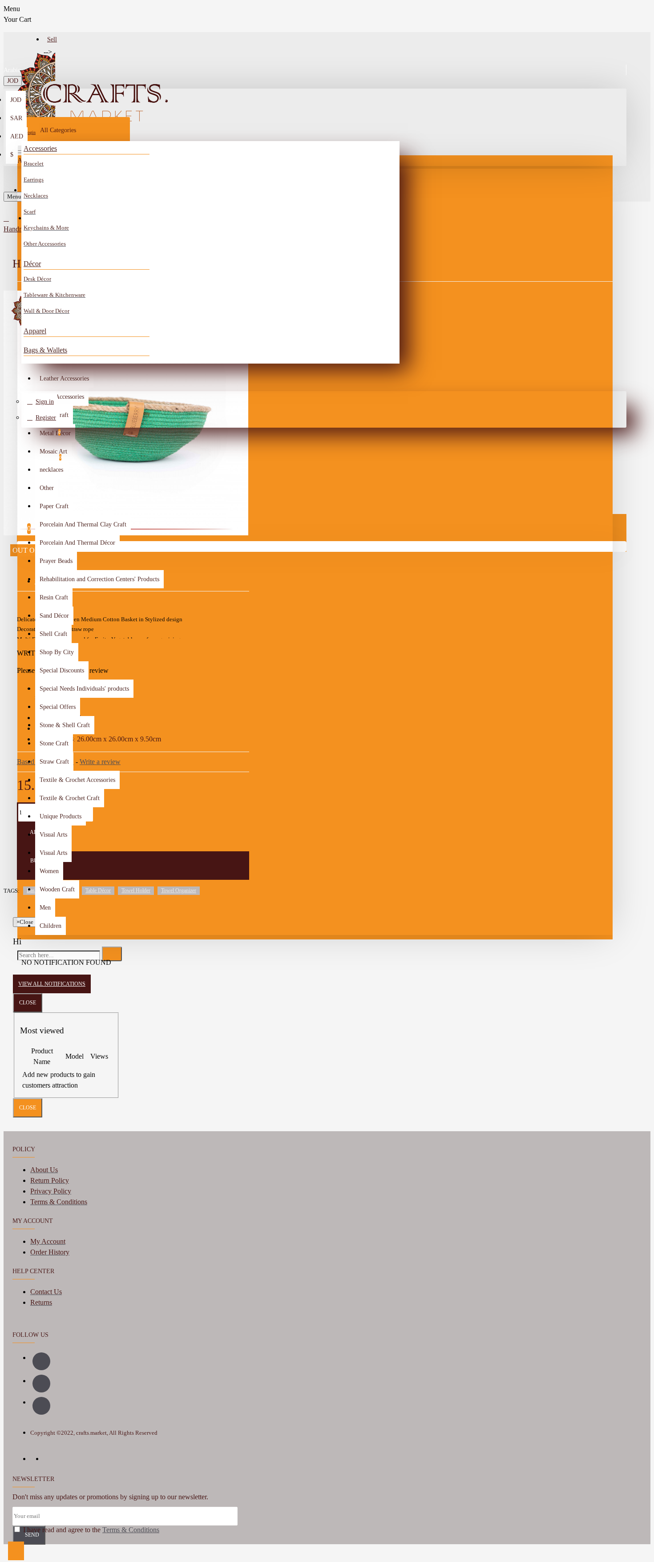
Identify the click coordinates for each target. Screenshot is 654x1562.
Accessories (40, 148)
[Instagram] (41, 1383)
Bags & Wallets (45, 350)
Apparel (35, 331)
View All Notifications (51, 984)
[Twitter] (41, 1406)
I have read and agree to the (90, 1530)
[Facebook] (41, 1361)
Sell (52, 39)
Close (27, 1003)
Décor (32, 263)
